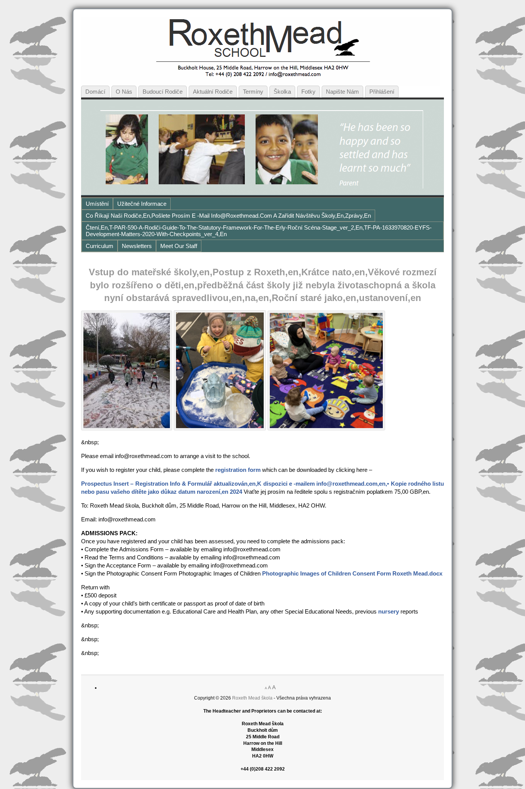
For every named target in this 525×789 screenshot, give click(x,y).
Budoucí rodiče (163, 91)
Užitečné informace (141, 203)
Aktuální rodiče (213, 91)
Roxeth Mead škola (252, 698)
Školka (282, 91)
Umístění (97, 203)
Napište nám (342, 91)
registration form (238, 469)
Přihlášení (381, 91)
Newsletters (137, 246)
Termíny (253, 91)
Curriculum (99, 246)
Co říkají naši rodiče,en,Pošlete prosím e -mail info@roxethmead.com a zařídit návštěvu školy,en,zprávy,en (228, 215)
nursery (388, 611)
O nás (124, 91)
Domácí (95, 91)
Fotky (308, 91)
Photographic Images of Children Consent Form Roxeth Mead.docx (352, 573)
